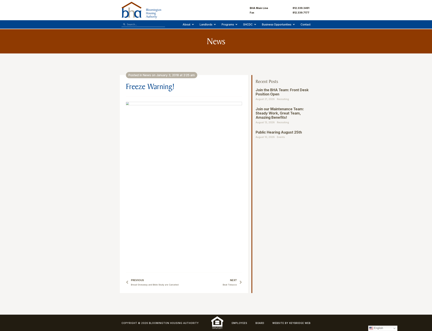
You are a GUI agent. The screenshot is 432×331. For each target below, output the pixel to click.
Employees (239, 323)
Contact (305, 24)
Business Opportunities (276, 24)
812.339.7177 (301, 12)
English (378, 328)
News (147, 75)
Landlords (206, 24)
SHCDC (248, 24)
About (186, 24)
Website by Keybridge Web (291, 323)
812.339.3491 (301, 8)
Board (259, 323)
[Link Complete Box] (282, 96)
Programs (228, 24)
